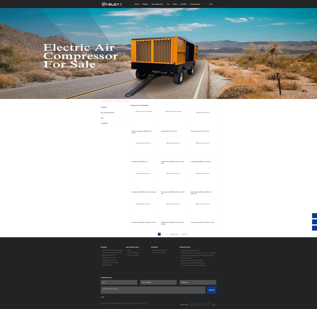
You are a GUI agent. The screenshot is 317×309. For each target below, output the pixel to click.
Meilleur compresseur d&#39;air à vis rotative (142, 131)
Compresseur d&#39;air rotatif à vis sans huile (172, 162)
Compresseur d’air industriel (110, 262)
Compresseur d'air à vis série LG (200, 131)
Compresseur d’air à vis (109, 260)
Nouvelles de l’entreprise (159, 250)
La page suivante (173, 234)
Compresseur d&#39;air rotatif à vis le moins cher (201, 192)
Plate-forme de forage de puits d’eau (112, 250)
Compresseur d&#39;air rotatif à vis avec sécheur (172, 223)
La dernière (184, 234)
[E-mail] (314, 221)
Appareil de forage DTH (109, 255)
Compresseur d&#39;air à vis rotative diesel (144, 192)
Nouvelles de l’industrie (159, 252)
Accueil (136, 4)
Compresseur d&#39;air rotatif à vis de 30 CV (173, 192)
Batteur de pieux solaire (109, 257)
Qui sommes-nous (107, 112)
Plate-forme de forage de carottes (112, 252)
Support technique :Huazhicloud (138, 303)
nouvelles (104, 123)
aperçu (129, 250)
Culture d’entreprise (133, 252)
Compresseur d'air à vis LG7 (169, 131)
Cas (168, 4)
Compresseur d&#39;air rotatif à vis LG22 (202, 222)
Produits (110, 101)
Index (213, 304)
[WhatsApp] (314, 215)
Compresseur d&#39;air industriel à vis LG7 (144, 222)
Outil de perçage (107, 265)
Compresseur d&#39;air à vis (140, 161)
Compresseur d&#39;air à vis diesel (201, 161)
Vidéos (175, 4)
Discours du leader (132, 255)
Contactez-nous (195, 4)
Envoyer (212, 290)
